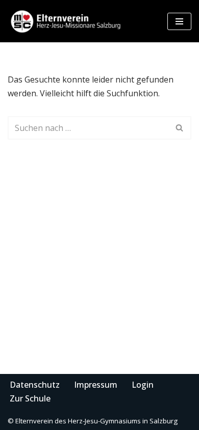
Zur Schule (30, 398)
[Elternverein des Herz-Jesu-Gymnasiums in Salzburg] (66, 21)
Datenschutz (35, 384)
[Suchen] (179, 128)
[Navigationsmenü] (179, 21)
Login (143, 384)
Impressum (95, 384)
